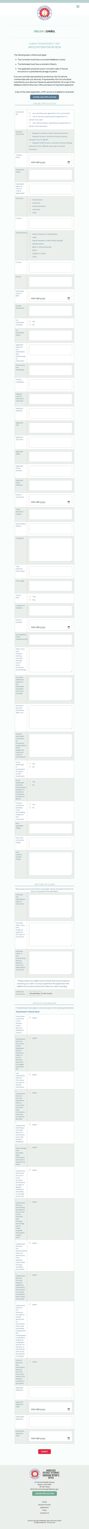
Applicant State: (19, 452)
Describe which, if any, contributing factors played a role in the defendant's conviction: (20, 960)
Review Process (44, 1505)
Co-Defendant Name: (20, 332)
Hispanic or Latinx (39, 253)
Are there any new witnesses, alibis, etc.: (20, 709)
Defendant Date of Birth (20, 293)
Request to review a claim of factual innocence (50, 133)
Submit (44, 1451)
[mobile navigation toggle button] (78, 6)
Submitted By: (20, 113)
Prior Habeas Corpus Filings (19, 855)
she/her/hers (37, 200)
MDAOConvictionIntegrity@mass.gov (44, 1489)
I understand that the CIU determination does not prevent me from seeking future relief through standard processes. (21, 1255)
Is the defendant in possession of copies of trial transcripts (20, 769)
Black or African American (41, 247)
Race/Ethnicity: (21, 233)
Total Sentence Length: (19, 511)
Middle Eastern (38, 244)
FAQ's (44, 1510)
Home (44, 1502)
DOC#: (18, 277)
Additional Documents (20, 993)
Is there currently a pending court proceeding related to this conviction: (20, 811)
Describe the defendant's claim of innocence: (20, 899)
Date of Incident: (19, 621)
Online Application (44, 1493)
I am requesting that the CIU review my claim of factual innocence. (20, 1080)
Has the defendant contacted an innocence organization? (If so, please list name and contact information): (21, 745)
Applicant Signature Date (19, 1404)
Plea (34, 600)
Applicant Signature (19, 1389)
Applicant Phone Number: (19, 468)
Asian (34, 237)
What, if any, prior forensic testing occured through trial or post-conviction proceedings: (21, 659)
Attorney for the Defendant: (20, 367)
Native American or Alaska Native (44, 234)
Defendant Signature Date (20, 1433)
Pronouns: (20, 198)
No (33, 325)
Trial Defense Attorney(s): (20, 568)
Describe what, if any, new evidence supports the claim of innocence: (20, 930)
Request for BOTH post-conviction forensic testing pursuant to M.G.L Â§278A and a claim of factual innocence (50, 146)
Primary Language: (20, 380)
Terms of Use (51, 1522)
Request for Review (20, 133)
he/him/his (36, 203)
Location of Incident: (20, 606)
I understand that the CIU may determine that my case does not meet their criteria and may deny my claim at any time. (20, 1105)
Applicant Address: (19, 409)
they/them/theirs (39, 206)
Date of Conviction (20, 496)
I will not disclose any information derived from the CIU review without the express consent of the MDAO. (20, 1371)
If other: (19, 218)
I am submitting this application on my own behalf (51, 113)
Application (44, 1507)
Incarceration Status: (21, 525)
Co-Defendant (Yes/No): (20, 322)
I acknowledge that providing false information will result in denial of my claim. (21, 1155)
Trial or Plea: (18, 596)
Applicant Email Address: (19, 482)
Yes (33, 321)
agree (34, 1018)
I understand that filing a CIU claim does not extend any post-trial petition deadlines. (20, 1132)
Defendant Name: (20, 170)
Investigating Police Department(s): (21, 636)
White (34, 250)
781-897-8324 (44, 1487)
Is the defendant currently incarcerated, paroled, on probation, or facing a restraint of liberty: (21, 789)
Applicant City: (19, 424)
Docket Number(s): (20, 307)
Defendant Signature (20, 1418)
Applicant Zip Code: (19, 438)
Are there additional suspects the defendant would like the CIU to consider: (20, 685)
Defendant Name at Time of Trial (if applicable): (20, 188)
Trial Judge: (20, 581)
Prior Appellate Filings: (19, 825)
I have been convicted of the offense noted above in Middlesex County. (20, 1024)
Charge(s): (20, 538)
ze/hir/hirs (36, 209)
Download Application (44, 97)
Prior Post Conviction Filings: (20, 840)
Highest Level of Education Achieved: (20, 397)
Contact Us (44, 1513)
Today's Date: (19, 156)
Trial (34, 597)
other (34, 213)
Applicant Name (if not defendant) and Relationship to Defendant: (20, 353)
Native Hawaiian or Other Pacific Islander (47, 240)
